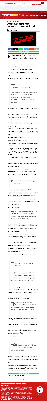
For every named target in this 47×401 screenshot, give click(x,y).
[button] (45, 383)
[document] (23, 200)
